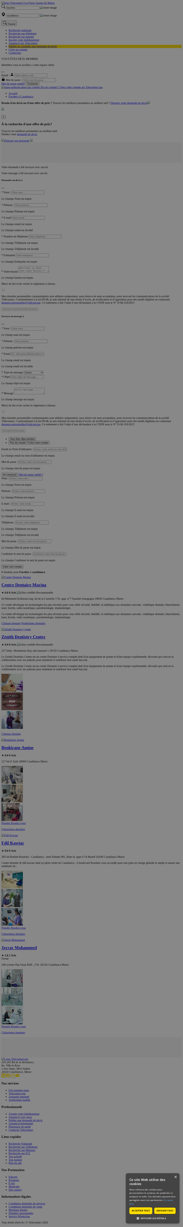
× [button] (175, 1177)
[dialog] (152, 1198)
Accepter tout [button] (141, 1210)
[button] (152, 1218)
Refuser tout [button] (165, 1210)
